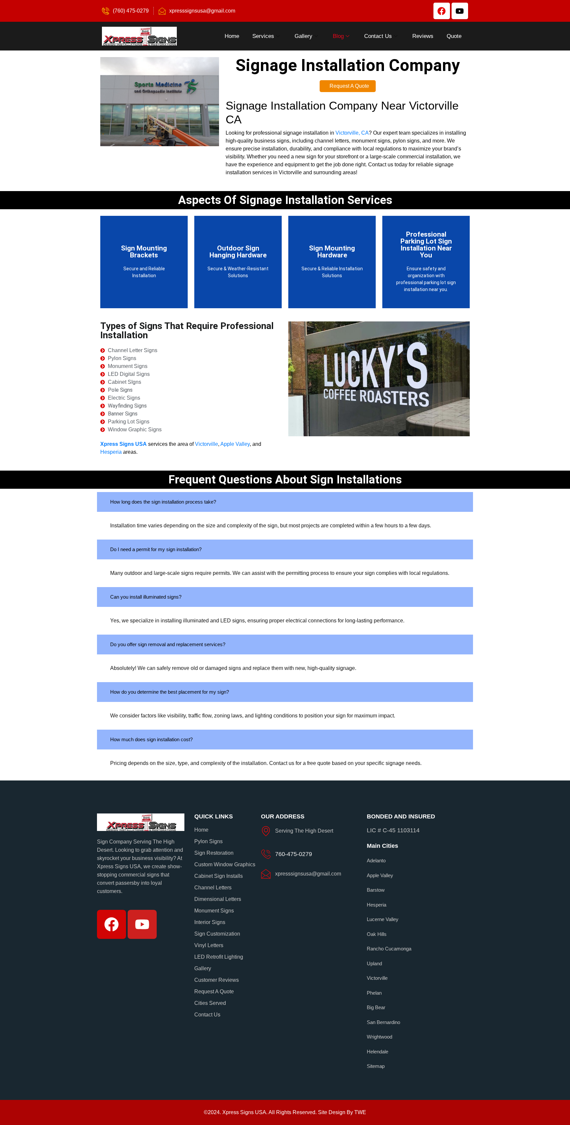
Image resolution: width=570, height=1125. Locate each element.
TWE (360, 1112)
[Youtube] (460, 11)
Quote (454, 36)
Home (232, 36)
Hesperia (111, 452)
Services (263, 36)
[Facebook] (441, 11)
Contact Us (378, 36)
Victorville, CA (352, 133)
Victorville (206, 444)
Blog (338, 36)
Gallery (303, 36)
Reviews (422, 36)
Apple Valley (235, 444)
